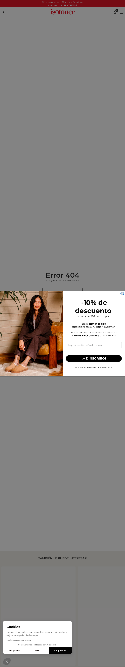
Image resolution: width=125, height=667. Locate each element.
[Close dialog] (122, 293)
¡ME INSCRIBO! (94, 358)
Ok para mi (60, 650)
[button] (7, 661)
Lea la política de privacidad (19, 640)
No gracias (14, 650)
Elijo (37, 650)
